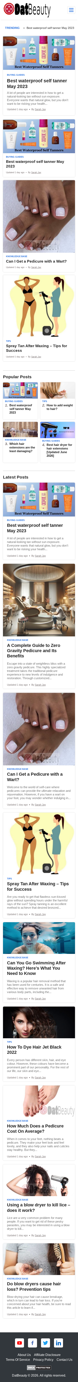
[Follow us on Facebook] (32, 1342)
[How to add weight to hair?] (57, 400)
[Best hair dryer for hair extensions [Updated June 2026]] (57, 442)
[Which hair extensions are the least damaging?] (20, 442)
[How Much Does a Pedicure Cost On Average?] (39, 1122)
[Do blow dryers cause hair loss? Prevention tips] (39, 1280)
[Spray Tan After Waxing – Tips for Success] (39, 318)
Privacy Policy (43, 1359)
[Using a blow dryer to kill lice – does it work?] (39, 1201)
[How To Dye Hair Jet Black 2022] (39, 1044)
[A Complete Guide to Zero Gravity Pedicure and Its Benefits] (39, 626)
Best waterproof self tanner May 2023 (50, 27)
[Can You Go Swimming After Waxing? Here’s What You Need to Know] (39, 962)
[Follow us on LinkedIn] (58, 1342)
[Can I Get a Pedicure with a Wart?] (39, 226)
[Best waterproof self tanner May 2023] (39, 75)
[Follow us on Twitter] (45, 1342)
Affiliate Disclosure (47, 1355)
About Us (24, 1355)
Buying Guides (16, 75)
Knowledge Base (16, 256)
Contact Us (64, 1359)
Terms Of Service (18, 1359)
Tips (8, 341)
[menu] (71, 10)
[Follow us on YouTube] (19, 1342)
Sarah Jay (40, 109)
